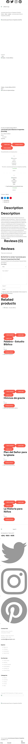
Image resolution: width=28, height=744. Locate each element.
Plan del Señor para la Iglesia (15, 454)
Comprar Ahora (19, 144)
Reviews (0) (6, 202)
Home (2, 14)
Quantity (3, 138)
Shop (1, 742)
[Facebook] (8, 1)
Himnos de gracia (14, 398)
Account (9, 742)
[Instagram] (16, 1)
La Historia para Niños (13, 510)
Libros (6, 14)
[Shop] (1, 741)
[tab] (15, 200)
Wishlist (23, 742)
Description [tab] (13, 208)
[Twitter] (12, 1)
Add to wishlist (7, 147)
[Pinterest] (20, 1)
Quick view (21, 335)
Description (6, 200)
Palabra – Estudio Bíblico (14, 343)
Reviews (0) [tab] (13, 241)
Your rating (4, 264)
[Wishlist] (22, 741)
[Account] (8, 741)
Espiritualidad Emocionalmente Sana (14, 186)
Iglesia (9, 14)
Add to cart (7, 144)
